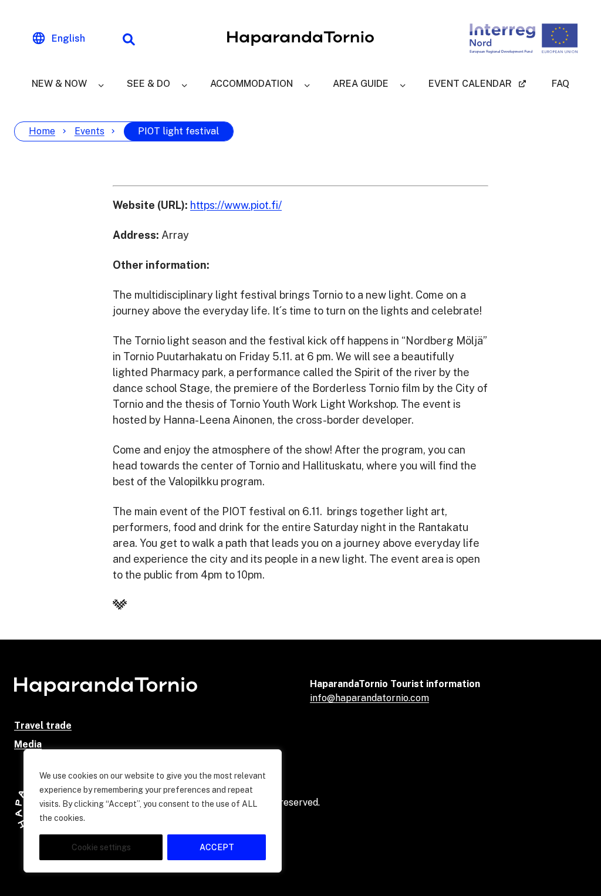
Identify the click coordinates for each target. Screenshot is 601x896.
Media (28, 744)
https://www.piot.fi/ (236, 205)
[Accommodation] (307, 84)
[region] (152, 811)
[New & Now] (101, 84)
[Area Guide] (403, 84)
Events (89, 131)
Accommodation (251, 83)
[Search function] (128, 39)
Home (42, 131)
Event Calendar (470, 83)
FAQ (560, 83)
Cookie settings (101, 847)
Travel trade (43, 725)
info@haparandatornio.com (369, 698)
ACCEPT (217, 847)
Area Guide (361, 83)
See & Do (148, 83)
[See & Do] (184, 84)
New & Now (59, 83)
